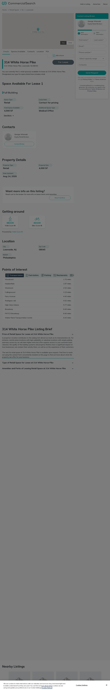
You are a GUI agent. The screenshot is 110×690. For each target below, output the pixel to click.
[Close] (106, 685)
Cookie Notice (47, 688)
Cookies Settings (82, 685)
